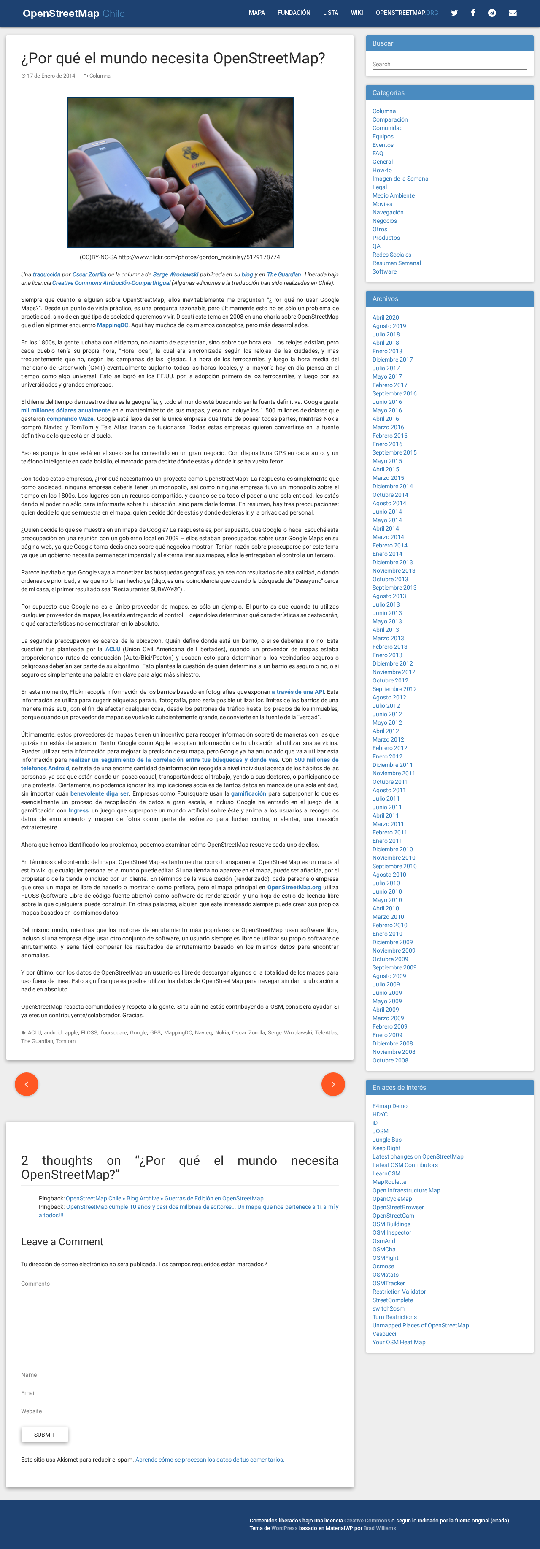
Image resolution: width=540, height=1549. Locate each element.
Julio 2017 (386, 368)
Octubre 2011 (390, 781)
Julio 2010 (386, 883)
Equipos (383, 136)
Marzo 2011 (388, 824)
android (53, 1032)
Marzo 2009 (388, 1018)
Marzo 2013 (388, 638)
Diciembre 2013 (393, 562)
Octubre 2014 (390, 494)
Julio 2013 (386, 604)
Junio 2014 (387, 511)
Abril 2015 (386, 469)
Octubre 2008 (390, 1060)
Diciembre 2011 (393, 764)
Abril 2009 (386, 1009)
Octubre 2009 (390, 959)
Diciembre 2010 (393, 849)
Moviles (382, 203)
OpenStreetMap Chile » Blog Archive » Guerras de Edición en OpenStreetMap (165, 1198)
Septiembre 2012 (395, 688)
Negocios (385, 220)
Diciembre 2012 (393, 663)
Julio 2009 (386, 984)
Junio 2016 (387, 401)
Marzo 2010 (388, 916)
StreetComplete (393, 1300)
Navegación (388, 212)
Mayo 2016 (387, 410)
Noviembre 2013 (394, 570)
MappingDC (178, 1032)
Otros (380, 229)
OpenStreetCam (393, 1215)
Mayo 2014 (387, 520)
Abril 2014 (386, 528)
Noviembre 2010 (394, 857)
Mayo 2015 (387, 461)
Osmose (383, 1266)
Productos (386, 237)
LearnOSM (386, 1173)
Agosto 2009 (389, 975)
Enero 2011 (387, 840)
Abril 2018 (386, 342)
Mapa (257, 12)
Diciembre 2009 (393, 942)
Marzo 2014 (388, 536)
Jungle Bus (387, 1139)
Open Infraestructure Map (406, 1190)
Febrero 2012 (390, 748)
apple (71, 1032)
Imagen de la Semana (401, 178)
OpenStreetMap (407, 12)
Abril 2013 (386, 629)
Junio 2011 (387, 807)
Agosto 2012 (389, 697)
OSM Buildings (391, 1224)
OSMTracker (389, 1283)
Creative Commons (367, 1520)
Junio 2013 (387, 612)
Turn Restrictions (395, 1316)
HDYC (380, 1114)
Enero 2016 (387, 444)
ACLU (34, 1032)
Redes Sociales (392, 254)
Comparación (390, 119)
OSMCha (384, 1249)
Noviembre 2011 (394, 773)
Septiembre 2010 (395, 866)
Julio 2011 (386, 798)
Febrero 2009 (390, 1026)
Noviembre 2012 (394, 672)
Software (385, 271)
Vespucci (384, 1333)
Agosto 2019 (389, 325)
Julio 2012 (386, 705)
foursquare (114, 1032)
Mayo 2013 (387, 621)
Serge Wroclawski (290, 1032)
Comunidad (388, 128)
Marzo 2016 (388, 427)
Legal (380, 187)
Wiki (357, 12)
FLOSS (89, 1032)
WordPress (284, 1528)
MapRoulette (389, 1181)
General (383, 161)
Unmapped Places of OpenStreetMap (421, 1325)
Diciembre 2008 (393, 1043)
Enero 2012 (387, 756)
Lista (330, 12)
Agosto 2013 (389, 596)
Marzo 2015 (388, 477)
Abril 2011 (386, 815)
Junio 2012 (387, 714)
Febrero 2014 (390, 545)
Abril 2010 (386, 908)
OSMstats (386, 1274)
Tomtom (66, 1041)
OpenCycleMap (392, 1198)
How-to (382, 170)
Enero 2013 (387, 655)
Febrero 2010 (390, 925)
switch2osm (389, 1308)
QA (377, 246)
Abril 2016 (386, 418)
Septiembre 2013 (395, 587)
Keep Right (387, 1148)
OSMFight (386, 1257)
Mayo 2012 (387, 722)
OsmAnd (384, 1241)
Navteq (203, 1032)
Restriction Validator (399, 1291)
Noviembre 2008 (394, 1051)
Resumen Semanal (397, 263)
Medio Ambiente (394, 195)
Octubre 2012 (390, 680)
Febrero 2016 (390, 435)
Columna (100, 76)
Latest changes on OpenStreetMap (418, 1156)
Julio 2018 (386, 334)
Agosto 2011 (389, 790)
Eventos (383, 144)
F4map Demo (390, 1105)
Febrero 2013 (390, 646)
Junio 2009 (387, 992)
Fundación (294, 12)
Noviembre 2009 (394, 950)
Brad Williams (380, 1528)
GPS (155, 1032)
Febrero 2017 (390, 385)
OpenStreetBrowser (398, 1207)
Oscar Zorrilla (248, 1032)
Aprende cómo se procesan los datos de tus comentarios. (210, 1459)
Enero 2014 (387, 553)
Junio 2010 (387, 891)
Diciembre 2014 (393, 486)
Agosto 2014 (389, 503)
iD (375, 1122)
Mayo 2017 (387, 376)
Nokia (222, 1032)
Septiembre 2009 (395, 967)
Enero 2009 (387, 1035)
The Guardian (37, 1041)
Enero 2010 (387, 933)
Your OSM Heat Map (399, 1342)
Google (138, 1032)
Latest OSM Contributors (405, 1165)
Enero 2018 (387, 351)
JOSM (381, 1131)
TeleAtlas (326, 1032)
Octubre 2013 (390, 579)
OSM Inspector (392, 1232)
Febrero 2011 (390, 832)
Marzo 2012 (388, 739)
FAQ (378, 153)
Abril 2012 (386, 731)
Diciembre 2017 (393, 359)
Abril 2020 (386, 317)
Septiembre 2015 (395, 452)
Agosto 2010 (389, 874)
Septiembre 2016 (395, 393)
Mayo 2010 (387, 899)
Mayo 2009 (387, 1001)
